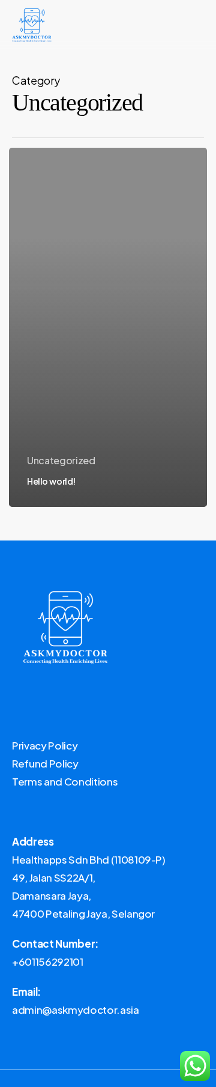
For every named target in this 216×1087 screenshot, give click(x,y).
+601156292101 (47, 961)
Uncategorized (61, 460)
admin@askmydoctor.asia (75, 1009)
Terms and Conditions (65, 781)
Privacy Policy (44, 745)
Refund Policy (45, 763)
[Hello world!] (108, 327)
